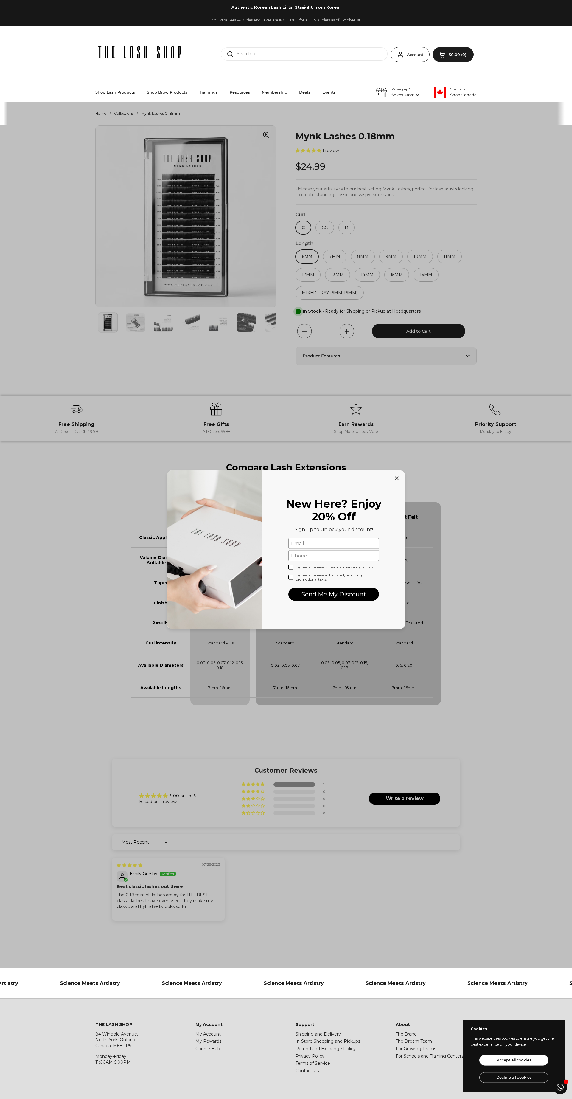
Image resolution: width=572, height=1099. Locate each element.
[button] (453, 54)
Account (415, 54)
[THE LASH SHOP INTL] (140, 53)
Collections (123, 113)
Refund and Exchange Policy (326, 1048)
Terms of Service (313, 1063)
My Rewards (208, 1041)
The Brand (406, 1034)
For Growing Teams (416, 1048)
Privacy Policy (310, 1056)
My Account (208, 1034)
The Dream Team (414, 1041)
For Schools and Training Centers (430, 1056)
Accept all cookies (514, 1060)
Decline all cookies (513, 1077)
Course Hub (207, 1048)
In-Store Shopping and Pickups (328, 1041)
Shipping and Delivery (318, 1034)
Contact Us (307, 1070)
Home (100, 113)
